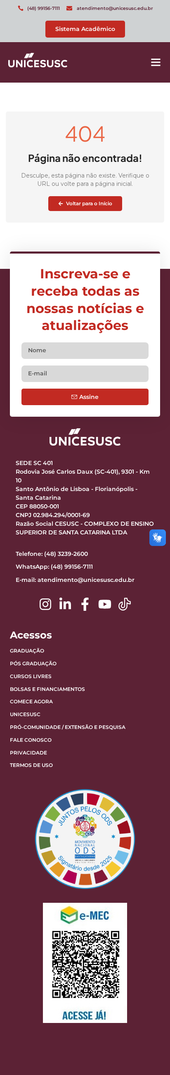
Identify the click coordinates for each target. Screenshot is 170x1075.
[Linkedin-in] (65, 604)
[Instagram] (45, 604)
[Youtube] (104, 604)
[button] (156, 62)
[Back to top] (143, 1017)
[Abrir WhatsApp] (149, 1054)
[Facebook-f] (85, 604)
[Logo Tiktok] (124, 604)
